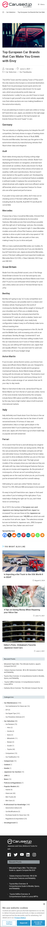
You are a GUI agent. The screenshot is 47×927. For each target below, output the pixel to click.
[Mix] (33, 535)
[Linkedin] (19, 535)
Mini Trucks (9, 797)
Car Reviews (10, 724)
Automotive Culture (12, 808)
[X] (9, 535)
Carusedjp (10, 69)
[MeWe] (28, 535)
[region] (23, 914)
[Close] (44, 904)
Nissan (9, 742)
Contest (7, 764)
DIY (7, 710)
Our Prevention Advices (14, 717)
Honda (9, 731)
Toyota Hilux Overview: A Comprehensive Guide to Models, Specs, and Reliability (24, 677)
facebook (9, 855)
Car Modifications (12, 811)
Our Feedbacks (26, 72)
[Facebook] (5, 535)
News (6, 779)
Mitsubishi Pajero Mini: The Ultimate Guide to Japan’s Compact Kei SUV (22, 665)
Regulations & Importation (15, 819)
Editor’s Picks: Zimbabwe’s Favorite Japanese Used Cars (20, 646)
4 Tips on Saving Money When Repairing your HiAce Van (22, 611)
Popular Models (10, 786)
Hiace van (9, 793)
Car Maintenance (10, 703)
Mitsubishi (10, 738)
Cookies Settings (9, 923)
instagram (34, 855)
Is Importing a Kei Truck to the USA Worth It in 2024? (23, 575)
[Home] (3, 12)
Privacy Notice (20, 918)
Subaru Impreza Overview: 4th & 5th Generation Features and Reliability (23, 671)
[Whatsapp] (38, 535)
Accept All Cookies (38, 923)
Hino (8, 727)
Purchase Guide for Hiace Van (16, 815)
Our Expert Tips (11, 713)
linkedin (28, 855)
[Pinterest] (23, 535)
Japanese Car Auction (12, 772)
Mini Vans (9, 800)
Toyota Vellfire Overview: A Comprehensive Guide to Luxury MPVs (22, 683)
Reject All (23, 923)
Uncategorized (9, 823)
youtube (22, 855)
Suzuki (9, 746)
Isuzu (9, 735)
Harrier (8, 790)
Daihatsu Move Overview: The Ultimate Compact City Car (23, 688)
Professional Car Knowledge (15, 804)
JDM (5, 775)
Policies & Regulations (12, 783)
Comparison (10, 753)
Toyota (9, 749)
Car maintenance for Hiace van (16, 706)
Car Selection (11, 72)
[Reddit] (14, 535)
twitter (16, 855)
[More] (42, 535)
